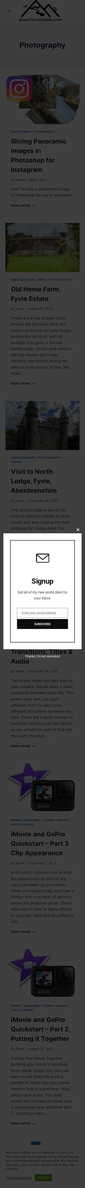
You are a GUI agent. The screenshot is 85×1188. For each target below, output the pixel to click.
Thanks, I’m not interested (42, 656)
